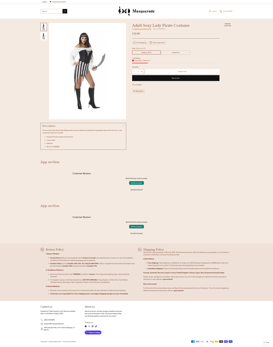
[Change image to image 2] (44, 36)
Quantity (135, 67)
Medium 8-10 (146, 52)
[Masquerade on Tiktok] (96, 326)
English (44, 2)
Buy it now (176, 78)
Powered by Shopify (69, 341)
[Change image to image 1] (44, 27)
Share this (139, 91)
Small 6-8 (175, 52)
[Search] (64, 11)
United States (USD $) (59, 2)
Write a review (136, 183)
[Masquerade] (136, 11)
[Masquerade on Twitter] (89, 326)
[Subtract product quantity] (134, 71)
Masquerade (57, 341)
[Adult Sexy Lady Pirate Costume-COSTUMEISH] (87, 71)
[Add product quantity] (142, 71)
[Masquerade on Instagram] (92, 326)
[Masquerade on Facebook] (85, 326)
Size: (139, 48)
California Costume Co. (142, 29)
